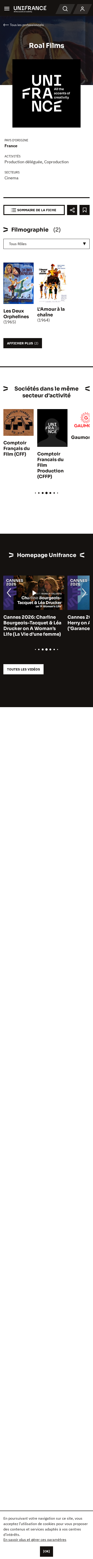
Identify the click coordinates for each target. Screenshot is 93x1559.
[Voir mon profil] (82, 9)
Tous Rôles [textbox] (18, 244)
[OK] (46, 1551)
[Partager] (72, 210)
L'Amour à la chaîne (51, 312)
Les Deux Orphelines (16, 314)
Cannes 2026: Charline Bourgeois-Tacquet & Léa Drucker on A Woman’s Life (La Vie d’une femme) (32, 625)
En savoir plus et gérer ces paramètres (34, 1539)
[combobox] (46, 244)
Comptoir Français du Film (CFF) (16, 448)
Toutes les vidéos (23, 669)
